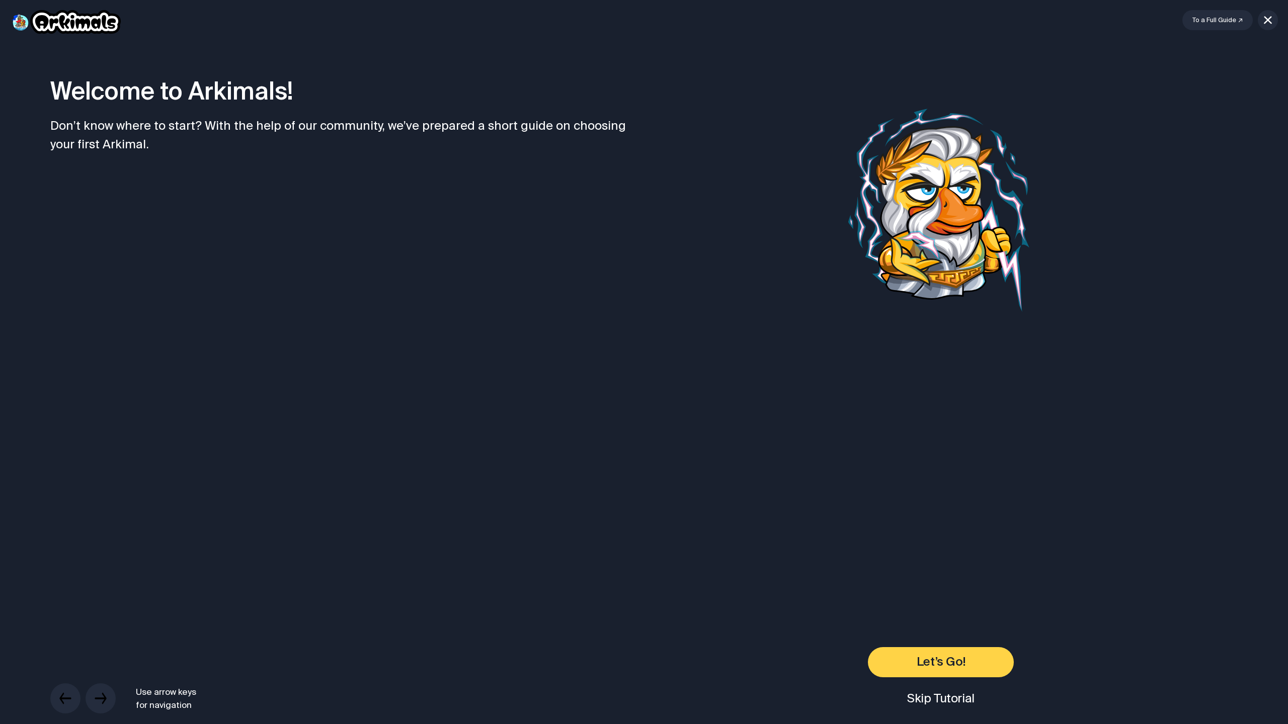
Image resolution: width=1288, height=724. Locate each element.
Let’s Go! (941, 662)
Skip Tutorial (941, 698)
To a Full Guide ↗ (1217, 20)
